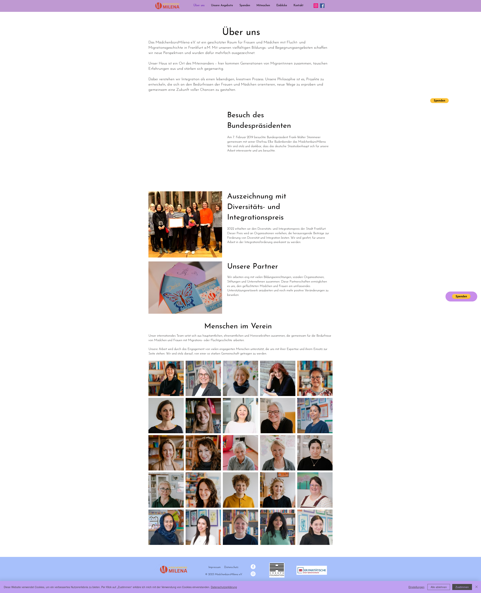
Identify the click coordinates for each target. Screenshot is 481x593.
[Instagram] (316, 5)
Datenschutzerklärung (224, 587)
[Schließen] (476, 587)
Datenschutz (231, 567)
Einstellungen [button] (416, 587)
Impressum (215, 567)
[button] (222, 5)
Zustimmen (462, 587)
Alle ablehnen (439, 587)
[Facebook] (322, 5)
